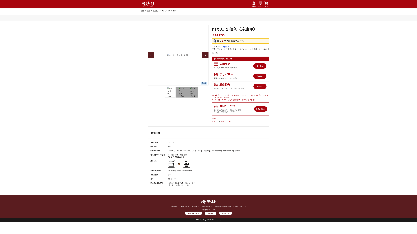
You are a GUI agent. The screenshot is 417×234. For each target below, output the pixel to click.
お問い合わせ (185, 206)
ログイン (260, 6)
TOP (142, 11)
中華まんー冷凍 (226, 121)
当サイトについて (207, 206)
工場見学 (210, 213)
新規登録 (254, 6)
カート (266, 6)
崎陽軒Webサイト (193, 213)
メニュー (273, 6)
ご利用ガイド (175, 206)
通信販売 (225, 47)
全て (148, 11)
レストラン (225, 213)
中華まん (155, 11)
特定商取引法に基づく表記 (223, 206)
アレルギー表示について (176, 157)
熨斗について (195, 206)
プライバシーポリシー (239, 206)
